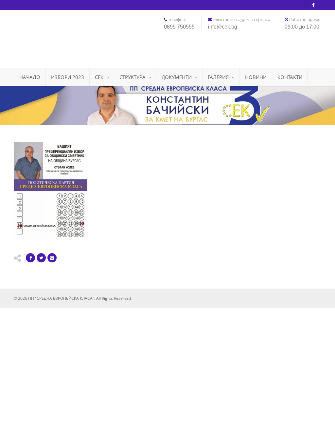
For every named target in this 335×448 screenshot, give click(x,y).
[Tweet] (41, 257)
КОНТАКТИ (289, 77)
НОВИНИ (256, 77)
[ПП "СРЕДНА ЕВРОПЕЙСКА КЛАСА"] (62, 37)
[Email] (52, 257)
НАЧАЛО (29, 77)
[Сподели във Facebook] (30, 257)
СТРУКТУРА (132, 77)
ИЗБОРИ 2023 (67, 77)
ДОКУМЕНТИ (177, 77)
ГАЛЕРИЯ (218, 77)
